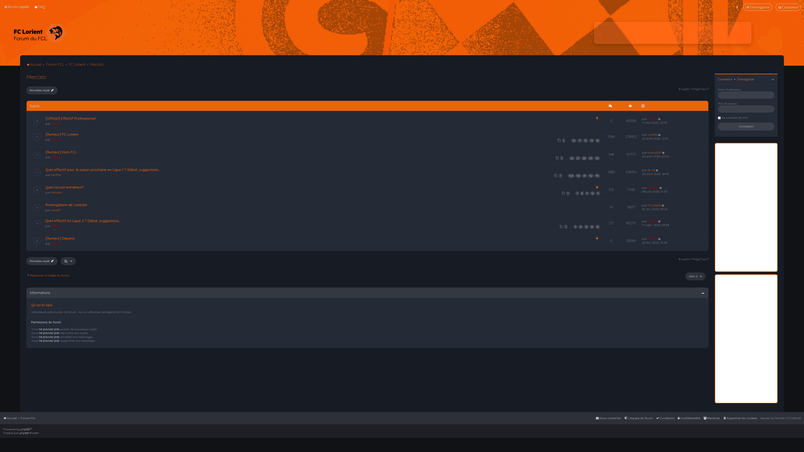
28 (584, 158)
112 (590, 175)
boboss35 (654, 152)
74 (597, 140)
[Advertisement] (673, 32)
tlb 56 (651, 170)
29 (590, 158)
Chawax (653, 188)
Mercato (36, 77)
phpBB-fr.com (29, 433)
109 (571, 175)
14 (592, 227)
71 (580, 140)
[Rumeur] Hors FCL (61, 152)
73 (591, 140)
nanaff (55, 210)
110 (578, 175)
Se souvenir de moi (735, 117)
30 (597, 158)
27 (578, 158)
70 (573, 140)
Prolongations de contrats (66, 205)
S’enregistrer (745, 79)
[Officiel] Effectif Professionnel (70, 118)
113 (597, 175)
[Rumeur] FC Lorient (61, 134)
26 (571, 158)
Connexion (725, 79)
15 (598, 227)
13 (586, 227)
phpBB (25, 429)
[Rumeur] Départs (60, 238)
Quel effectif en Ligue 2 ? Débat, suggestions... (82, 220)
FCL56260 (654, 205)
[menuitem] (39, 7)
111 (584, 175)
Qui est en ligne (41, 305)
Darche (56, 124)
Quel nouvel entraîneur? (64, 187)
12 (581, 227)
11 (598, 193)
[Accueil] (40, 33)
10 (592, 193)
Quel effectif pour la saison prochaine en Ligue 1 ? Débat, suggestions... (102, 169)
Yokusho (56, 192)
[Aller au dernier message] (659, 119)
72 (585, 140)
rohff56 (652, 135)
